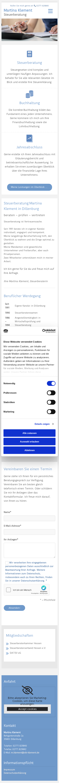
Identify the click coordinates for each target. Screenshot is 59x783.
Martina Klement (18, 10)
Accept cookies (27, 709)
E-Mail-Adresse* (12, 525)
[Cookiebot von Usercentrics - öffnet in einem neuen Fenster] (42, 331)
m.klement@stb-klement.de (25, 752)
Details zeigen (42, 424)
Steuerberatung (15, 14)
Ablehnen (30, 450)
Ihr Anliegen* (11, 539)
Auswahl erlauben (29, 441)
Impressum (9, 769)
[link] (27, 690)
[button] (29, 187)
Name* (7, 512)
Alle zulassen (30, 433)
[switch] (51, 392)
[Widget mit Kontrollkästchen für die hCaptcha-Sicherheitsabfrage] (26, 590)
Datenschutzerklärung (15, 773)
